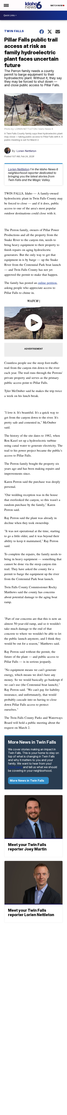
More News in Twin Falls (27, 780)
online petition (47, 283)
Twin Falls (14, 31)
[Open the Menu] (6, 5)
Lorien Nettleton (26, 151)
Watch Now (56, 5)
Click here (15, 767)
